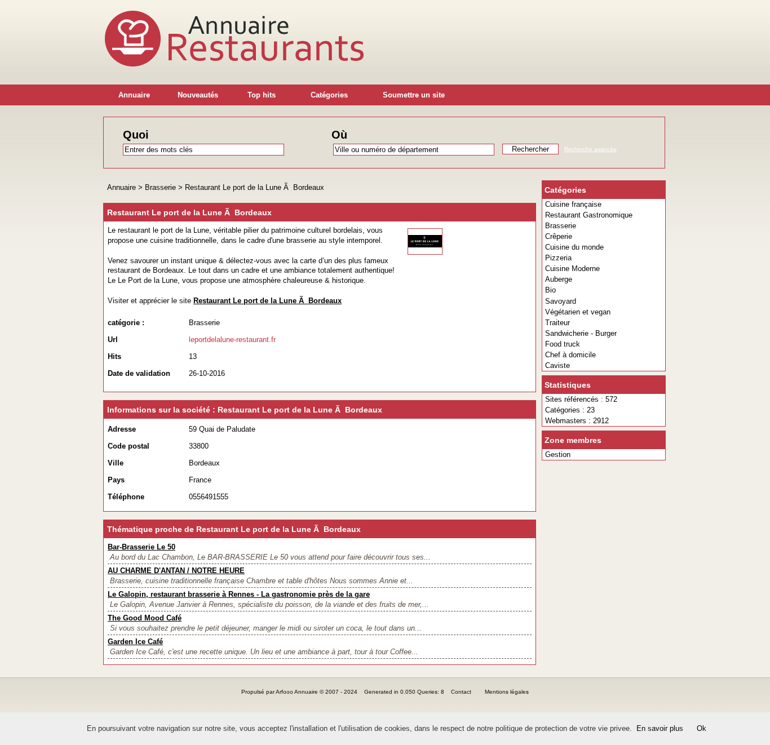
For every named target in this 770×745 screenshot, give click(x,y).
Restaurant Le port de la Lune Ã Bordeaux (254, 187)
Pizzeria (558, 258)
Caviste (557, 365)
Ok (701, 728)
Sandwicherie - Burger (581, 333)
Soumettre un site (414, 95)
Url (113, 339)
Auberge (558, 279)
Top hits (261, 95)
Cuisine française (573, 204)
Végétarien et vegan (577, 312)
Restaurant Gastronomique (588, 215)
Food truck (562, 344)
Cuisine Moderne (572, 268)
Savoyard (560, 301)
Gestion (557, 454)
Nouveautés (198, 95)
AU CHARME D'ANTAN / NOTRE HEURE (176, 570)
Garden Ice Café (135, 641)
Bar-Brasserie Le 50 (141, 547)
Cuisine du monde (574, 247)
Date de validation (139, 373)
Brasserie (560, 225)
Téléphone (126, 497)
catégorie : (126, 322)
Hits (114, 356)
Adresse (122, 429)
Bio (550, 290)
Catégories (329, 95)
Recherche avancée (590, 149)
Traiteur (557, 322)
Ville (115, 463)
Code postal (128, 446)
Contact (461, 692)
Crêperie (558, 236)
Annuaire (134, 95)
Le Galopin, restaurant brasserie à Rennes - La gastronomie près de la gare (239, 594)
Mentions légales (507, 692)
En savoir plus (659, 728)
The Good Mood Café (145, 618)
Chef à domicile (570, 355)
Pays (116, 480)
